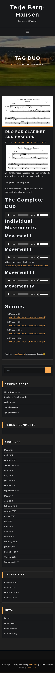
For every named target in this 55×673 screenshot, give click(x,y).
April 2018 (8, 531)
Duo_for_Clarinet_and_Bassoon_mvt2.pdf (27, 325)
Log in (7, 618)
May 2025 (8, 450)
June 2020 (8, 470)
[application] (27, 215)
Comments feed (11, 628)
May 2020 (8, 475)
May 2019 (8, 496)
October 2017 (10, 557)
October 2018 (10, 511)
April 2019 (8, 501)
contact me (20, 354)
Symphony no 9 (11, 407)
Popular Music (10, 597)
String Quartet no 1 (13, 392)
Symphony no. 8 (11, 412)
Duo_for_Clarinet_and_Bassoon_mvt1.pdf (27, 317)
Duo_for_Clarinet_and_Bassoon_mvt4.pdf (27, 341)
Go (48, 370)
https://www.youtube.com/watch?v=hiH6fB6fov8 (26, 265)
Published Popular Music (15, 397)
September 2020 (11, 465)
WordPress (33, 664)
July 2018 (8, 521)
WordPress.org (10, 633)
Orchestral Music (11, 592)
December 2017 (11, 551)
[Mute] (38, 215)
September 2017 (11, 562)
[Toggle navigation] (27, 31)
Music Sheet (40, 142)
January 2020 (9, 480)
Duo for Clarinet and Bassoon (32, 64)
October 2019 (10, 485)
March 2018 (9, 536)
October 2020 (10, 460)
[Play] (8, 215)
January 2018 (9, 546)
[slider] (44, 214)
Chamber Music (25, 142)
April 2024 (8, 455)
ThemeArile (31, 667)
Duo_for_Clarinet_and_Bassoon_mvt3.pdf (27, 333)
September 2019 (11, 490)
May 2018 (8, 526)
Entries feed (9, 623)
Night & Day (9, 402)
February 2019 (10, 506)
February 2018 (10, 541)
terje (9, 142)
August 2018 (9, 516)
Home (13, 64)
